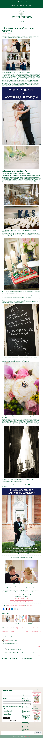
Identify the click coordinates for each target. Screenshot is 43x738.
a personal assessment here (25, 721)
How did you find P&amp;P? (8, 702)
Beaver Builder (27, 736)
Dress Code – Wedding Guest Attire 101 (21, 598)
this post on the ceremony (10, 593)
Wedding (7, 628)
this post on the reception (20, 593)
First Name (5, 698)
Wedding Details (5, 622)
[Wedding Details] (8, 618)
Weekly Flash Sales (7, 714)
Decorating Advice (7, 708)
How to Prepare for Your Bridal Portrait (21, 601)
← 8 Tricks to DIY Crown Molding (8, 631)
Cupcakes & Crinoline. (21, 605)
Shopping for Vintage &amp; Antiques (11, 710)
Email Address (6, 694)
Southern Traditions (32, 627)
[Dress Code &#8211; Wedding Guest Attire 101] (21, 618)
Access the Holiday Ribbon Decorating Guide (25, 730)
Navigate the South (9, 627)
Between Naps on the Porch (12, 605)
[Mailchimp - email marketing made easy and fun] (14, 721)
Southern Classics (19, 627)
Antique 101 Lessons (8, 711)
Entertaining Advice (8, 713)
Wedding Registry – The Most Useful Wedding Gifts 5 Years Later (21, 600)
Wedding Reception (12, 628)
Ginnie (6, 640)
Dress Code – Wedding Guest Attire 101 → (33, 631)
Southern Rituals (25, 627)
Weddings (17, 628)
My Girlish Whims (29, 605)
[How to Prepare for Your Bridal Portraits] (34, 618)
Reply (39, 646)
